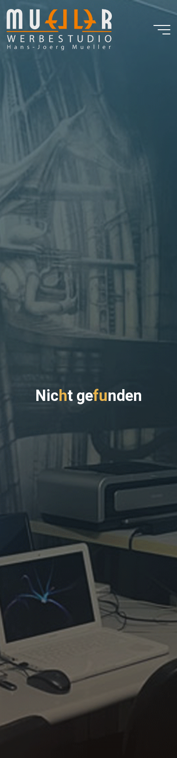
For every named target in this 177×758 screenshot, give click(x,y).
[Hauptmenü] (161, 29)
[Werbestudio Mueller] (59, 29)
